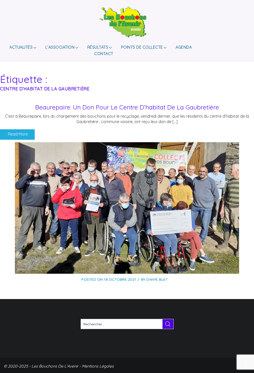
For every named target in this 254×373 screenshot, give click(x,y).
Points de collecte (142, 47)
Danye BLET (157, 279)
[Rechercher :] (127, 324)
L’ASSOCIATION (60, 47)
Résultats (97, 47)
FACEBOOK (246, 365)
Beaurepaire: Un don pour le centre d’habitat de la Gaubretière (127, 107)
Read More (17, 134)
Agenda (184, 47)
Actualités (20, 47)
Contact (103, 54)
